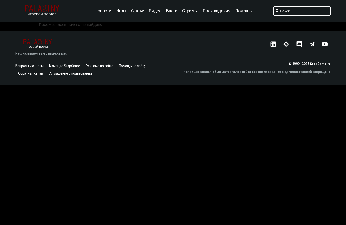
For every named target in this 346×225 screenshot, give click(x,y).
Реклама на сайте (99, 66)
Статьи (137, 10)
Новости (103, 10)
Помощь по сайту (132, 66)
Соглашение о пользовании (70, 73)
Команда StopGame (64, 66)
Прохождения (216, 10)
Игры (121, 10)
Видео (155, 10)
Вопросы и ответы (29, 66)
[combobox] (302, 11)
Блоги (171, 10)
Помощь (243, 10)
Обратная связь (30, 73)
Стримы (190, 10)
